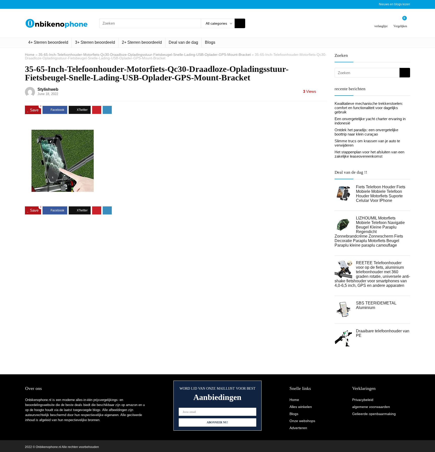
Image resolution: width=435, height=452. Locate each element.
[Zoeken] (240, 23)
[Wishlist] (381, 21)
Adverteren (298, 428)
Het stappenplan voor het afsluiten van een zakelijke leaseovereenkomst (369, 154)
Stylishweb (48, 89)
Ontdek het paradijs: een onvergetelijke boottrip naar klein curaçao (366, 132)
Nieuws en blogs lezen (394, 4)
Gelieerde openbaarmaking (374, 414)
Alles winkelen (300, 407)
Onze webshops (302, 421)
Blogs (210, 42)
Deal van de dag (183, 42)
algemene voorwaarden (371, 407)
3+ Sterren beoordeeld (95, 42)
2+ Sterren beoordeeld (142, 42)
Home (29, 55)
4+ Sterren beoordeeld (48, 42)
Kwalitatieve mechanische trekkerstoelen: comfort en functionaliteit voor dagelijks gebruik (369, 107)
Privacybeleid (362, 400)
